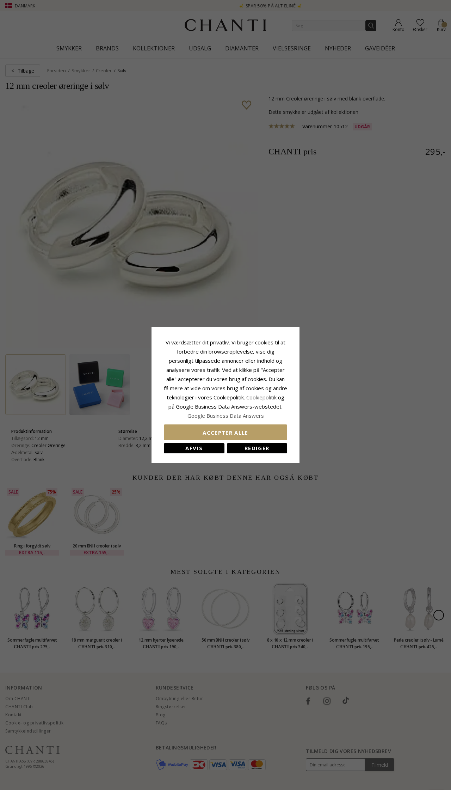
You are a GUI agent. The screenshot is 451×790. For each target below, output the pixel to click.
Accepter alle (225, 432)
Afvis (194, 448)
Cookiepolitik (261, 397)
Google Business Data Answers (225, 415)
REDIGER (257, 448)
